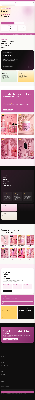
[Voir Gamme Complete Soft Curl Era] (9, 124)
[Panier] (33, 2)
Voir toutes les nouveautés (29, 232)
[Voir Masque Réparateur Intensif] (26, 124)
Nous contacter (3, 374)
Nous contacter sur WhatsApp (10, 339)
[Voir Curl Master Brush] (26, 148)
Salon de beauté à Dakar (4, 365)
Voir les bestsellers (7, 109)
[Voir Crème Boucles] (21, 253)
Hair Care (2, 362)
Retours (2, 371)
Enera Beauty (17, 2)
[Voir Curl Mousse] (30, 253)
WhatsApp (2, 381)
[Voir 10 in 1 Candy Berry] (13, 253)
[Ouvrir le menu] (2, 2)
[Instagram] (1, 356)
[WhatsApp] (3, 356)
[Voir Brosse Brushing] (4, 240)
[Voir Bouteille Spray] (9, 148)
